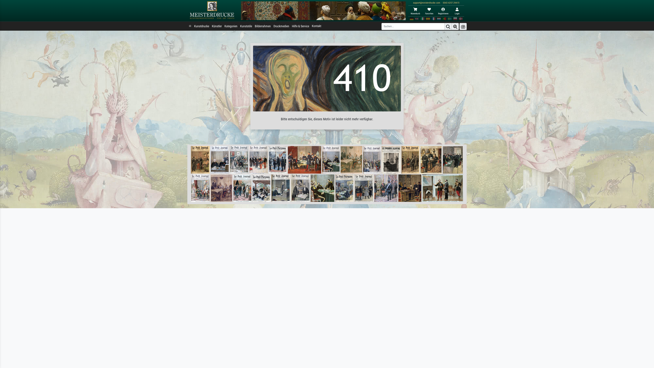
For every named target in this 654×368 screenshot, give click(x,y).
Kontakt (316, 26)
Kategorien (230, 26)
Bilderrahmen (263, 26)
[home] (190, 26)
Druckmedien (281, 26)
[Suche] (448, 26)
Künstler (217, 26)
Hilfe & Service (300, 26)
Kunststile (246, 26)
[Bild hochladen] (463, 26)
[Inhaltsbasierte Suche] (455, 26)
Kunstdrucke (201, 26)
